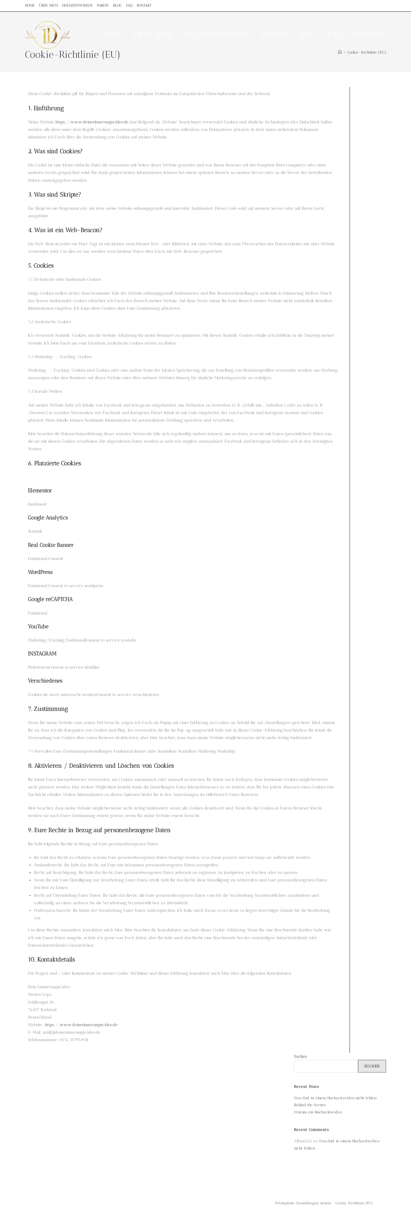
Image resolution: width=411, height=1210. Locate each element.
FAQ (129, 5)
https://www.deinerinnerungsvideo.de (91, 122)
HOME (30, 5)
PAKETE (103, 5)
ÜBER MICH (48, 5)
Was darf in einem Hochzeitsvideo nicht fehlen (335, 1098)
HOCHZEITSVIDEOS (77, 5)
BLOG (117, 5)
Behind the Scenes (310, 1105)
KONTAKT (144, 5)
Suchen (300, 1056)
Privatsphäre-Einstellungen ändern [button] (303, 1203)
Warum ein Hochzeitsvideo (318, 1112)
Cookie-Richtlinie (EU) (354, 1203)
